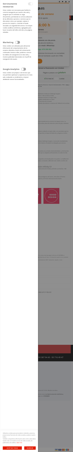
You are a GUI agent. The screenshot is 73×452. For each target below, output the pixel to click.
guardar (30, 448)
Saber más (19, 442)
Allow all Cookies (12, 448)
